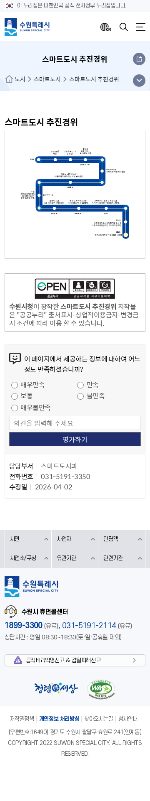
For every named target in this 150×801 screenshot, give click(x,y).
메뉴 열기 (139, 80)
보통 (26, 395)
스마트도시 (47, 79)
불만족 (96, 395)
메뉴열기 (140, 27)
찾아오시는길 (98, 719)
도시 (20, 79)
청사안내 (128, 719)
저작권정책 (22, 719)
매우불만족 (35, 407)
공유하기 (139, 59)
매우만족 (32, 384)
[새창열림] (75, 290)
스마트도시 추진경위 (94, 79)
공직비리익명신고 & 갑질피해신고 (63, 660)
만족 (93, 384)
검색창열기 (124, 27)
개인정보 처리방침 (59, 719)
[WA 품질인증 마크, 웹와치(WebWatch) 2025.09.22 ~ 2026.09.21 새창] (100, 689)
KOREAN (105, 27)
